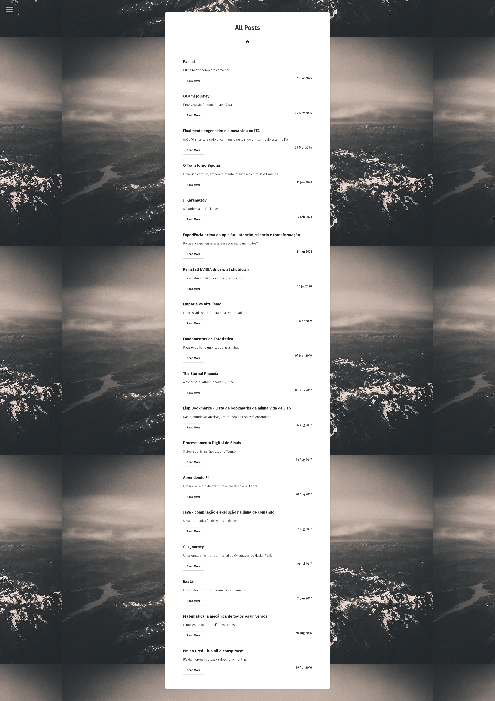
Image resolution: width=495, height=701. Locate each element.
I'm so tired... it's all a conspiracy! (213, 651)
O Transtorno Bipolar (201, 165)
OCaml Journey (196, 96)
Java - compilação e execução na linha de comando (228, 512)
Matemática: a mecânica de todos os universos (225, 616)
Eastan (189, 581)
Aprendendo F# (196, 477)
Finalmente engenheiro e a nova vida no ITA (221, 130)
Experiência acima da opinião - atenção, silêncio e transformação (241, 235)
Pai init (189, 61)
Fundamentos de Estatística (208, 339)
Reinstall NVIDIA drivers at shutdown (216, 269)
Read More (194, 80)
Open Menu (9, 9)
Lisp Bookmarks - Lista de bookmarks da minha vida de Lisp (237, 408)
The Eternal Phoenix (200, 373)
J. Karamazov (195, 200)
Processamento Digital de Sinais (212, 442)
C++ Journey (193, 547)
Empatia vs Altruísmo (202, 304)
